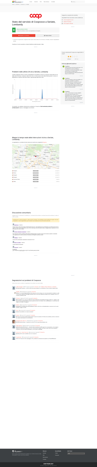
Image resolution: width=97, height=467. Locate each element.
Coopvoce (23, 4)
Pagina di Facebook (67, 21)
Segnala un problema (24, 35)
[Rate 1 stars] (69, 56)
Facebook (57, 455)
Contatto (53, 1)
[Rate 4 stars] (75, 56)
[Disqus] (35, 237)
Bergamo (45, 142)
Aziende (36, 1)
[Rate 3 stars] (73, 56)
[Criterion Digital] (48, 463)
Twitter (56, 453)
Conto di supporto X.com (68, 19)
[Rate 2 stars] (71, 56)
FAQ (41, 1)
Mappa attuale (48, 35)
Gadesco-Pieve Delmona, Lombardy (48, 286)
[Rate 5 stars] (77, 56)
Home (30, 1)
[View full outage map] (35, 156)
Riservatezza (46, 1)
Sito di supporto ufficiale (68, 23)
